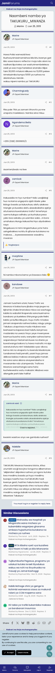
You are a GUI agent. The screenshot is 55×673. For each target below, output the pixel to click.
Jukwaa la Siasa (16, 598)
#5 (50, 190)
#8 (50, 394)
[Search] (51, 3)
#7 (50, 295)
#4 (50, 162)
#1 (50, 47)
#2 (50, 102)
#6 (50, 267)
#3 (50, 134)
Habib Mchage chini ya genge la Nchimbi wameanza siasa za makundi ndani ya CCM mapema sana (29, 589)
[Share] (46, 47)
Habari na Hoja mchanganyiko (22, 539)
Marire (20, 26)
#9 (50, 458)
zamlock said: (12, 403)
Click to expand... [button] (28, 427)
